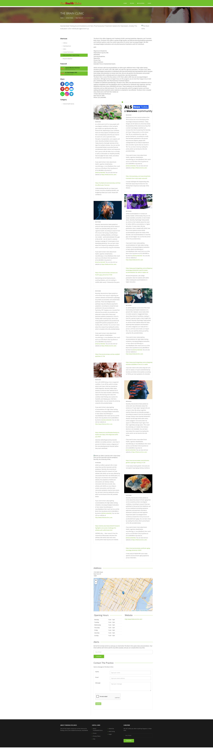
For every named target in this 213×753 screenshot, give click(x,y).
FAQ (94, 739)
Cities (132, 3)
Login (149, 3)
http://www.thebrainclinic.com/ (133, 619)
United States (69, 18)
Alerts (64, 49)
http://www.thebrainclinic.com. (134, 260)
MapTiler (138, 610)
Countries (141, 3)
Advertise (111, 728)
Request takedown (67, 58)
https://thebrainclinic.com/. (109, 174)
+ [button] (95, 580)
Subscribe (99, 656)
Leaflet (133, 610)
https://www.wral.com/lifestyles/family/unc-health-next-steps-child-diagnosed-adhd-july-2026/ (107, 434)
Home (125, 3)
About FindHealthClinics (98, 729)
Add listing (112, 731)
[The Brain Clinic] (123, 593)
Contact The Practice (68, 52)
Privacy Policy (96, 736)
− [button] (95, 583)
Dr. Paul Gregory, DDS (71, 72)
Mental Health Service (68, 104)
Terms (94, 733)
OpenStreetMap (144, 610)
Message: (98, 683)
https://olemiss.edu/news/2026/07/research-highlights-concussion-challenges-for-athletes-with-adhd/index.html (107, 528)
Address (65, 43)
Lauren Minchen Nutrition (72, 67)
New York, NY (79, 18)
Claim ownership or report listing (71, 55)
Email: (97, 677)
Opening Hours (67, 46)
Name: (97, 671)
